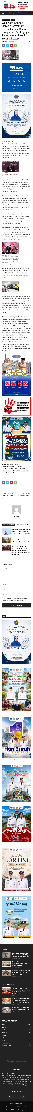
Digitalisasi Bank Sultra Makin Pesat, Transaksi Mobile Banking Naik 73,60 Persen (21, 531)
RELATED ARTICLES (8, 525)
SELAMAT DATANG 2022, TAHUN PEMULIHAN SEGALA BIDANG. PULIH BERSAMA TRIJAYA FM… (21, 1000)
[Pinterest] (11, 45)
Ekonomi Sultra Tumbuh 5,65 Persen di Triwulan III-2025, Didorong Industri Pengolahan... (21, 954)
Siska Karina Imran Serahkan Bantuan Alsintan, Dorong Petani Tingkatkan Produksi (20, 540)
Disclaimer (8, 1107)
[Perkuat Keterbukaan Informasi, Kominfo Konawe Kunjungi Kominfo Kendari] (6, 964)
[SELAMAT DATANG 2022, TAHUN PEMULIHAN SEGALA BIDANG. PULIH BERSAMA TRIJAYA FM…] (6, 1001)
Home (3, 17)
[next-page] (6, 559)
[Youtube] (23, 1096)
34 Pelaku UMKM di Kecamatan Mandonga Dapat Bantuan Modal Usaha (8, 496)
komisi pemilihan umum (8, 466)
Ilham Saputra (10, 464)
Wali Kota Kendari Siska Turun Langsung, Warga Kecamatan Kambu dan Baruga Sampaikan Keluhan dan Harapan (20, 550)
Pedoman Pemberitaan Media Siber (12, 1105)
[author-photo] (16, 514)
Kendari (17, 464)
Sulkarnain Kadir (16, 470)
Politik (12, 19)
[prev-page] (3, 559)
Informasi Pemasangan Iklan (20, 1107)
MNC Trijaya (10, 468)
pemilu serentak (6, 470)
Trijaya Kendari (25, 470)
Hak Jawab (25, 1105)
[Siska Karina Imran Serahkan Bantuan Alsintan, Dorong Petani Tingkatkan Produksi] (6, 540)
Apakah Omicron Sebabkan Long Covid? (24, 494)
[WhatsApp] (15, 45)
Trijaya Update (6, 472)
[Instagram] (14, 1096)
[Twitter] (7, 45)
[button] (3, 13)
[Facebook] (3, 45)
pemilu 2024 (23, 468)
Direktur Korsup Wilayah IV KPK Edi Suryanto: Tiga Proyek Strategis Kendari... (21, 972)
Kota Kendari (19, 466)
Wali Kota (13, 472)
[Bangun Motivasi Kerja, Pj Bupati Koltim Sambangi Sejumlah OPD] (6, 1010)
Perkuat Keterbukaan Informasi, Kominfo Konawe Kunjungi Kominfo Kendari (21, 963)
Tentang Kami (18, 1103)
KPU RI (4, 468)
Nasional (8, 17)
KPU (25, 466)
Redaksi (5, 41)
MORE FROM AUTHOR (22, 525)
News (9, 19)
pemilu (16, 468)
